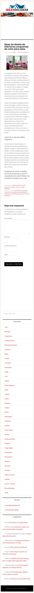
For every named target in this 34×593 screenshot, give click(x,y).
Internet (7, 479)
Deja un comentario (23, 52)
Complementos (10, 340)
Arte (6, 327)
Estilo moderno (12, 192)
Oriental (7, 425)
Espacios (14, 185)
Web (5, 254)
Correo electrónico (10, 246)
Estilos (20, 185)
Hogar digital (9, 448)
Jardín (6, 372)
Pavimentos (8, 457)
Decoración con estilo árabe (19, 522)
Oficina (7, 381)
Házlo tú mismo (20, 187)
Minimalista (8, 417)
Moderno (7, 188)
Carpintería (8, 336)
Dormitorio (8, 367)
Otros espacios (9, 385)
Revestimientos (10, 488)
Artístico (7, 403)
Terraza (7, 394)
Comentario (8, 218)
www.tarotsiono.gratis (12, 510)
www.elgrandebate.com (12, 505)
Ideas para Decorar (17, 7)
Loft (6, 376)
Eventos (7, 470)
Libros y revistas (10, 484)
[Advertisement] (17, 29)
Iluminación (8, 452)
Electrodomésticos (11, 345)
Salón (6, 390)
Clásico (7, 408)
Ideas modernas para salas (18, 194)
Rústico (7, 434)
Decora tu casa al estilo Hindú (20, 579)
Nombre (7, 237)
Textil (6, 493)
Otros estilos (9, 430)
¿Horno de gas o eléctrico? (18, 547)
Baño (6, 354)
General (12, 187)
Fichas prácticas (10, 439)
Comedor (8, 363)
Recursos (8, 466)
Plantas (7, 461)
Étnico (7, 412)
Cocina (7, 358)
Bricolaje (7, 332)
